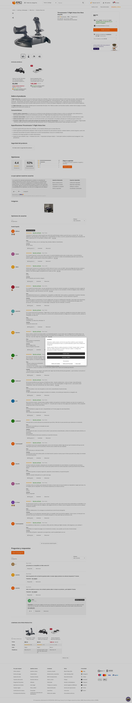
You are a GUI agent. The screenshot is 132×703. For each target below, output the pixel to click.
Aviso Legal (78, 363)
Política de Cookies (55, 363)
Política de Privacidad (68, 363)
